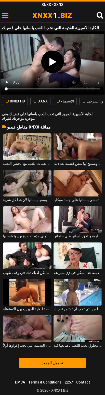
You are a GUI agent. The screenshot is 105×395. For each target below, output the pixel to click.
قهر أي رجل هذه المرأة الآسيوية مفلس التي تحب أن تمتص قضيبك (78, 309)
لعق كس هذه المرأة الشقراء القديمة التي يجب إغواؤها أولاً (27, 345)
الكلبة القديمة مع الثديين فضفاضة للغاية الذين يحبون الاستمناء (27, 309)
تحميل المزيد (52, 363)
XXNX (42, 101)
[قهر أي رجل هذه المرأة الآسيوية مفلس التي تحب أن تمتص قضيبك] (78, 292)
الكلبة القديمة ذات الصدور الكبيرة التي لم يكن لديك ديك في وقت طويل (27, 273)
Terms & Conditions (44, 382)
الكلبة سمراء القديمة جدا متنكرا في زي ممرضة (78, 273)
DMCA (20, 382)
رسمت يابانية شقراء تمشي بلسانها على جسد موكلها (78, 200)
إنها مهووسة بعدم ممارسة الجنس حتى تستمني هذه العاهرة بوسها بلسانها (27, 236)
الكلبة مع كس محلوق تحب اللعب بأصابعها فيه (78, 345)
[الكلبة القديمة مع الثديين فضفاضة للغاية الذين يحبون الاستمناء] (27, 292)
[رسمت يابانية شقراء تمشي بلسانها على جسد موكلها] (78, 183)
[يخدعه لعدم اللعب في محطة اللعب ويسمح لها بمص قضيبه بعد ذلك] (78, 146)
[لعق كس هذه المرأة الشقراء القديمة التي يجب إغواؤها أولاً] (27, 328)
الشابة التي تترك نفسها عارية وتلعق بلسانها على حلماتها (78, 236)
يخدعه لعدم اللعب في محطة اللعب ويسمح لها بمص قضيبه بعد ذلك (78, 163)
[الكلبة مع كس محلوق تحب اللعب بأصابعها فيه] (78, 328)
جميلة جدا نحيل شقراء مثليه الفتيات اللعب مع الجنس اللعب (27, 163)
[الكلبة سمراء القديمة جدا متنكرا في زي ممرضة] (78, 255)
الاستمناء (67, 101)
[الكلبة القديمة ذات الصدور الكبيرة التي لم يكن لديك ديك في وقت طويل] (27, 255)
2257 (69, 382)
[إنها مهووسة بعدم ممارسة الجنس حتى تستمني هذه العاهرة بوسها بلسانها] (27, 219)
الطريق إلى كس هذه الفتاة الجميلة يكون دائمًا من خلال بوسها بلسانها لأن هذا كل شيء (27, 200)
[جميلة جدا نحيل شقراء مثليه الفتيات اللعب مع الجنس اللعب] (27, 146)
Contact (83, 382)
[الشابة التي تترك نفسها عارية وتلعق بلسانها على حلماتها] (78, 219)
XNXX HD (17, 101)
